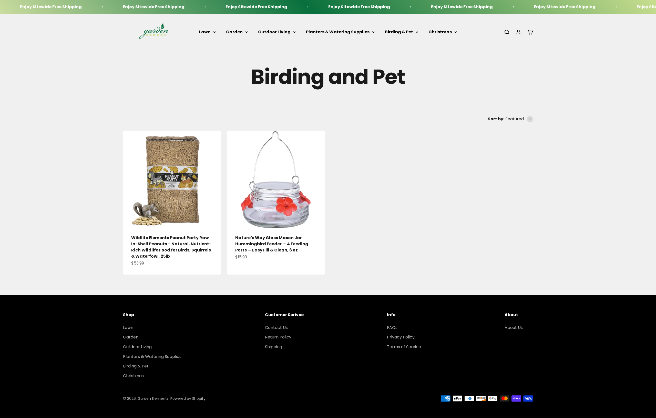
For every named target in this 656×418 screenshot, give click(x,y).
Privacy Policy (401, 337)
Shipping (273, 347)
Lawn (205, 32)
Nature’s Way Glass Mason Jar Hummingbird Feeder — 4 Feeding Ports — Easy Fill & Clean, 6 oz (271, 244)
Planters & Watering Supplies (338, 32)
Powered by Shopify (188, 398)
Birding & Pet (399, 32)
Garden (234, 32)
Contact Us (276, 327)
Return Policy (278, 337)
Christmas (440, 32)
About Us (514, 327)
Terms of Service (404, 347)
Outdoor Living (274, 32)
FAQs (392, 327)
